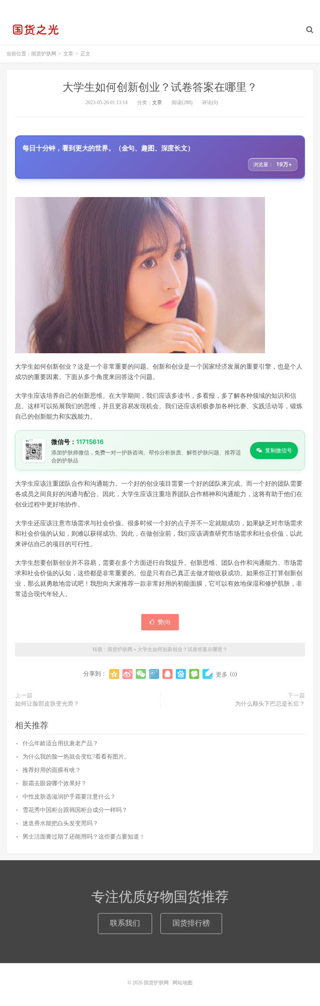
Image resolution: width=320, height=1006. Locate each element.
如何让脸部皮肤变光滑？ (47, 704)
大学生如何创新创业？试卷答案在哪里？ (160, 87)
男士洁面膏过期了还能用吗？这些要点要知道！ (83, 837)
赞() (164, 622)
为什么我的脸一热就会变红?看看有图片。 (76, 757)
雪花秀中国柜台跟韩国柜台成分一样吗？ (75, 810)
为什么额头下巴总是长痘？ (270, 704)
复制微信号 (278, 450)
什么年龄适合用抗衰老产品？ (60, 743)
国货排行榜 (191, 923)
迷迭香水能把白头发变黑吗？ (60, 823)
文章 (157, 102)
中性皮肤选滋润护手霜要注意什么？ (69, 797)
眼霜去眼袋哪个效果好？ (54, 783)
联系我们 (125, 923)
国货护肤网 (35, 29)
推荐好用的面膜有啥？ (51, 770)
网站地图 (182, 983)
